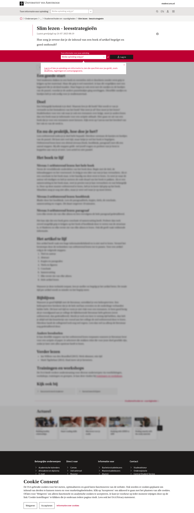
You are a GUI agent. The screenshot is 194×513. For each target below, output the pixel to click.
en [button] (162, 11)
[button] (40, 4)
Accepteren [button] (46, 505)
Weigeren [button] (30, 505)
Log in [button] (47, 68)
